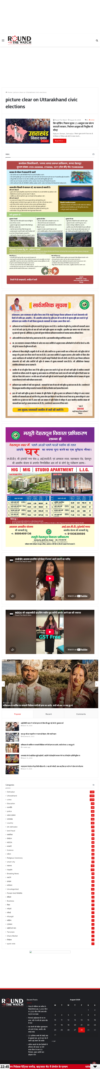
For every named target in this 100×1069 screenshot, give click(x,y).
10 (55, 1020)
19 (68, 1025)
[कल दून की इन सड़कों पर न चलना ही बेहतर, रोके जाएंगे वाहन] (12, 737)
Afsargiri (10, 916)
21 (81, 1025)
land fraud (11, 831)
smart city (11, 862)
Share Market (12, 936)
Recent (49, 714)
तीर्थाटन (9, 838)
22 (88, 1025)
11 (61, 1020)
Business (10, 901)
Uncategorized (13, 889)
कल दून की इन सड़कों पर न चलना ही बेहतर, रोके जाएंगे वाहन (38, 733)
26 (68, 1030)
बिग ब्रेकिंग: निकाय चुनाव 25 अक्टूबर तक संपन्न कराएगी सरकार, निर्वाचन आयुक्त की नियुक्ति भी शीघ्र (73, 126)
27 (75, 1030)
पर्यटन (9, 854)
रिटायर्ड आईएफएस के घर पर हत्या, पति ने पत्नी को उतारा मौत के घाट (38, 1020)
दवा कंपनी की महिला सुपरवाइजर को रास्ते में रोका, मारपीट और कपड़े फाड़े (38, 1029)
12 (68, 1020)
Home (9, 92)
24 (55, 1030)
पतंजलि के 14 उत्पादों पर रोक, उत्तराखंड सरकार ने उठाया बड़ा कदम (54, 1066)
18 (62, 1025)
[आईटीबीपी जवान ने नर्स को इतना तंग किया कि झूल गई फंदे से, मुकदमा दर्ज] (12, 726)
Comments (81, 714)
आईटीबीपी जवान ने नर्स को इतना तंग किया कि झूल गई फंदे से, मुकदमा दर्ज (42, 723)
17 (55, 1025)
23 (95, 1025)
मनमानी (9, 846)
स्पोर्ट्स (9, 909)
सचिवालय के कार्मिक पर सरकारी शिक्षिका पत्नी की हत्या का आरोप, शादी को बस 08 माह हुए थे (47, 744)
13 (75, 1020)
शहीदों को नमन (11, 928)
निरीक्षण (9, 940)
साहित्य (9, 920)
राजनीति (9, 807)
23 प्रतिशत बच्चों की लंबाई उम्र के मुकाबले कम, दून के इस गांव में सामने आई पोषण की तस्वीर (38, 1038)
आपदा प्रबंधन (11, 815)
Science (10, 850)
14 (81, 1020)
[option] (50, 684)
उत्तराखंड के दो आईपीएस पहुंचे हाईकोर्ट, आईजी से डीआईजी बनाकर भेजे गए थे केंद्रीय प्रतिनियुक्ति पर (50, 755)
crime (9, 800)
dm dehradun (12, 827)
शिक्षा (8, 905)
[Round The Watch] (19, 40)
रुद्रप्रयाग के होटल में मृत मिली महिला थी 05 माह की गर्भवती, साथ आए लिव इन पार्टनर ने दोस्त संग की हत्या (43, 705)
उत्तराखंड (10, 819)
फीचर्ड (9, 913)
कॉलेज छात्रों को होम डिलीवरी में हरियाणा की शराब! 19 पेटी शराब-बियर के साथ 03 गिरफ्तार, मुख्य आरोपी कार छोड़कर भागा (38, 1049)
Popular (17, 714)
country (10, 823)
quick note (11, 944)
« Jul (53, 1041)
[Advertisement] (50, 17)
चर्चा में (9, 877)
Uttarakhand (12, 796)
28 (82, 1030)
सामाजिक (10, 835)
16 (95, 1020)
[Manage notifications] (94, 1064)
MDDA (9, 842)
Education (11, 803)
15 (88, 1020)
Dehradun (11, 792)
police (9, 811)
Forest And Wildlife (14, 893)
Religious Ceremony (15, 858)
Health (9, 870)
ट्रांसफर (9, 924)
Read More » (60, 141)
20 (75, 1025)
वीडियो (9, 897)
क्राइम (9, 881)
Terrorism (11, 932)
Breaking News (13, 874)
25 (62, 1030)
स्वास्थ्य (9, 866)
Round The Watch (61, 120)
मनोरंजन (9, 885)
